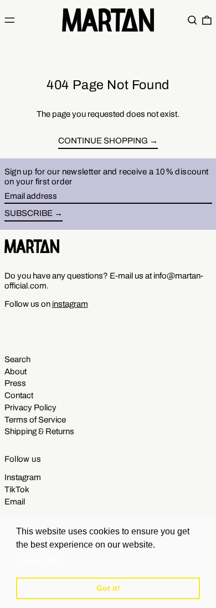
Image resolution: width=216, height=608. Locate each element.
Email (14, 501)
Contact (18, 395)
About (15, 371)
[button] (192, 20)
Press (15, 383)
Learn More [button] (40, 559)
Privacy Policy (30, 407)
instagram (70, 304)
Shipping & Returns (39, 431)
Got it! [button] (108, 588)
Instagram (22, 477)
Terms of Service (35, 419)
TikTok (16, 489)
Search (17, 359)
